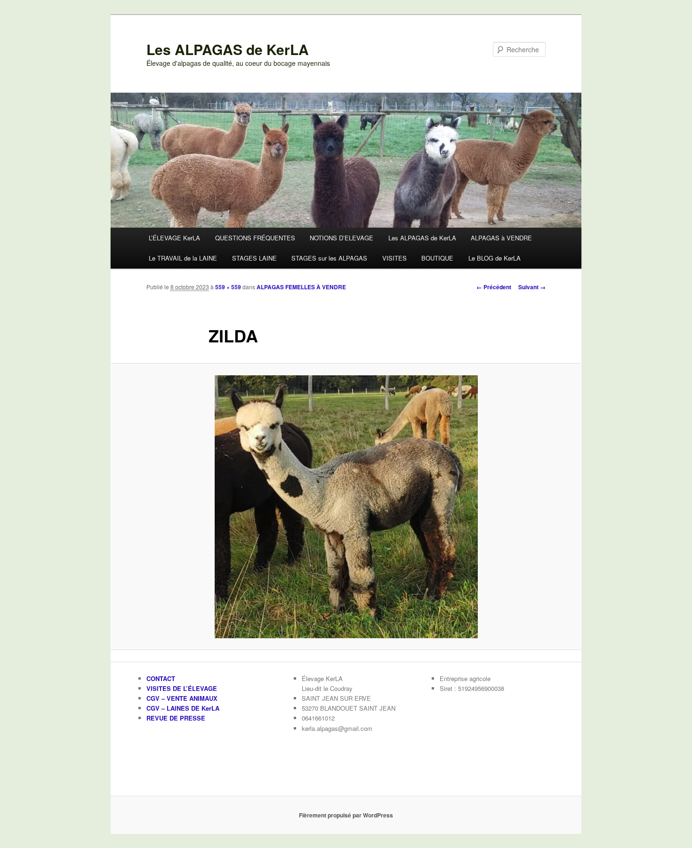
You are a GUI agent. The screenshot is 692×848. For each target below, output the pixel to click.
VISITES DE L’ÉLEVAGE (181, 688)
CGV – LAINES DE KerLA (182, 708)
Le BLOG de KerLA (494, 258)
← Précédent (493, 287)
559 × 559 (228, 287)
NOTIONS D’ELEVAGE (341, 237)
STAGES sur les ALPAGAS (329, 258)
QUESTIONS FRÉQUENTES (255, 237)
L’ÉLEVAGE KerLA (174, 237)
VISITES (394, 258)
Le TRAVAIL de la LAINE (183, 258)
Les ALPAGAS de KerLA (227, 49)
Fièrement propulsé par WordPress (346, 815)
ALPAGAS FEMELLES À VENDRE (301, 287)
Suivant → (532, 287)
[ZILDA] (346, 506)
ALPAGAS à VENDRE (501, 237)
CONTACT (160, 678)
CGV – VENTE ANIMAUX (181, 698)
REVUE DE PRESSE (175, 717)
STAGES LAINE (254, 258)
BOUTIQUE (437, 258)
